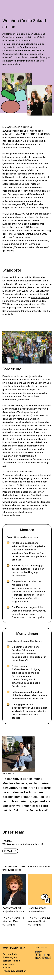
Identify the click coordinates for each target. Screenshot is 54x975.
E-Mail (8, 851)
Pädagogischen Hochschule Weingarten (25, 299)
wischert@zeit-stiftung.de (11, 922)
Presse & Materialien (14, 970)
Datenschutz (10, 954)
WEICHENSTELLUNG (14, 948)
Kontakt (7, 967)
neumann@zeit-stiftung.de (37, 922)
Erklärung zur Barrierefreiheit (11, 959)
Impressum (9, 964)
